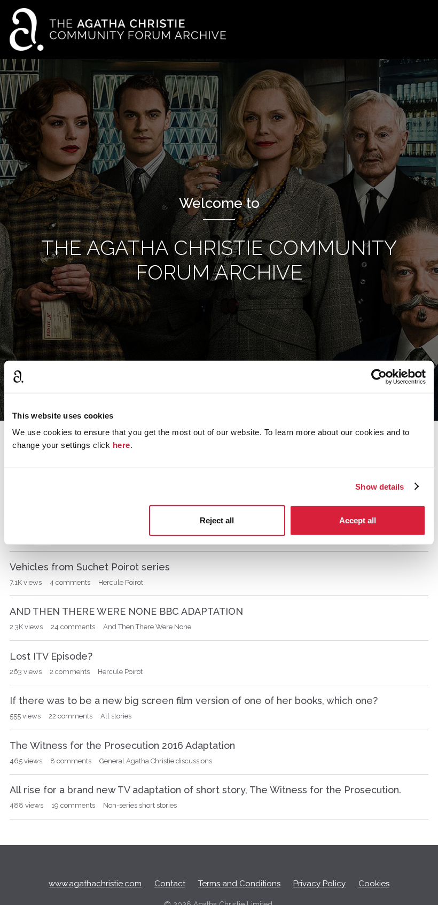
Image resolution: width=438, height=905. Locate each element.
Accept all (357, 520)
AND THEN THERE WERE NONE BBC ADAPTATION (126, 611)
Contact (169, 883)
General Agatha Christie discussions (155, 761)
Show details (379, 486)
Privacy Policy (319, 883)
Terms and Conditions (239, 883)
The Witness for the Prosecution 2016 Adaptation (122, 745)
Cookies (373, 883)
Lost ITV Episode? (51, 656)
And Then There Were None (147, 627)
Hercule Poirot (120, 582)
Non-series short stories (140, 805)
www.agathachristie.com (95, 883)
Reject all (217, 520)
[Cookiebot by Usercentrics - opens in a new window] (379, 376)
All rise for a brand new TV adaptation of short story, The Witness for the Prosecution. (205, 789)
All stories (115, 716)
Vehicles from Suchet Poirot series (90, 567)
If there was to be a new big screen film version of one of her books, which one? (194, 700)
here (121, 445)
